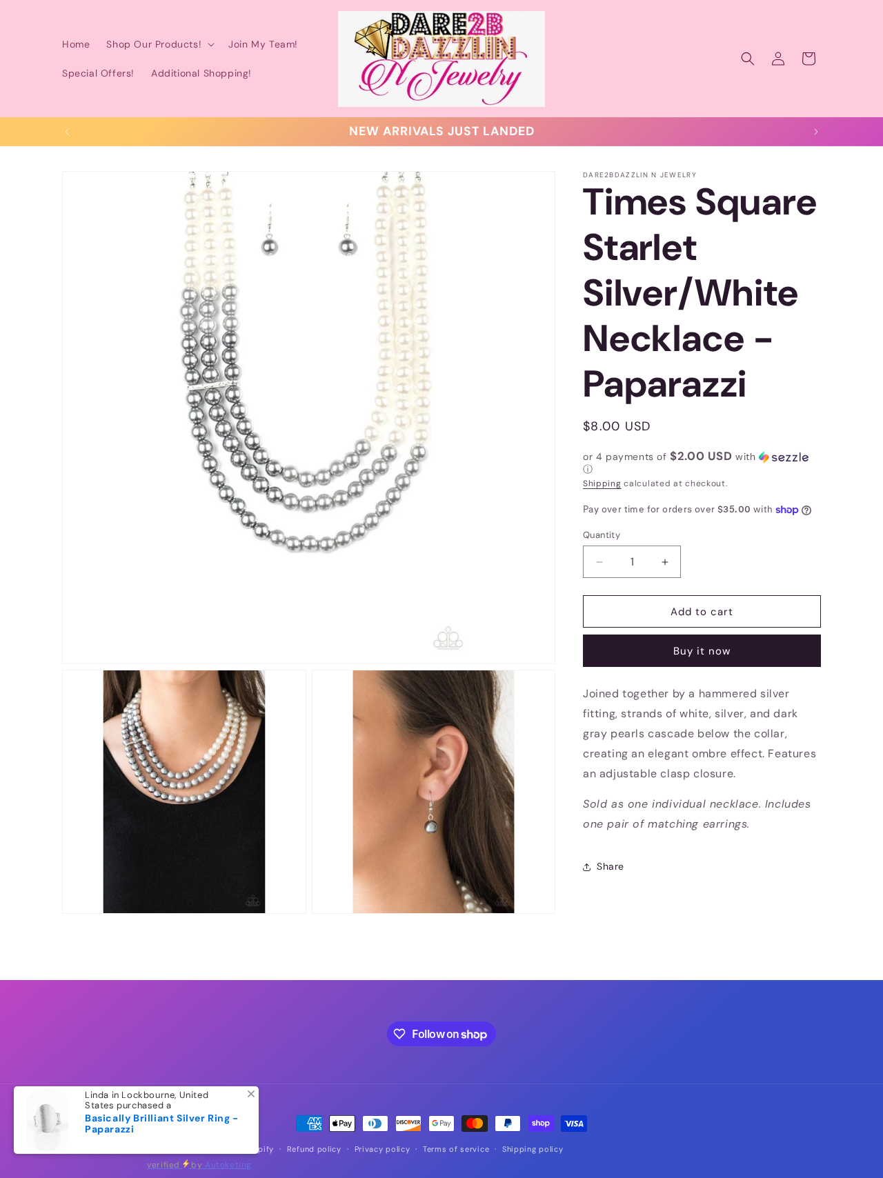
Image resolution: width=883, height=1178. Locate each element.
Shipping (602, 483)
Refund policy (314, 1149)
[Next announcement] (816, 132)
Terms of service (456, 1149)
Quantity (601, 535)
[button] (159, 44)
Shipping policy (533, 1149)
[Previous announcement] (67, 132)
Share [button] (610, 866)
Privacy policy (382, 1149)
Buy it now (702, 651)
